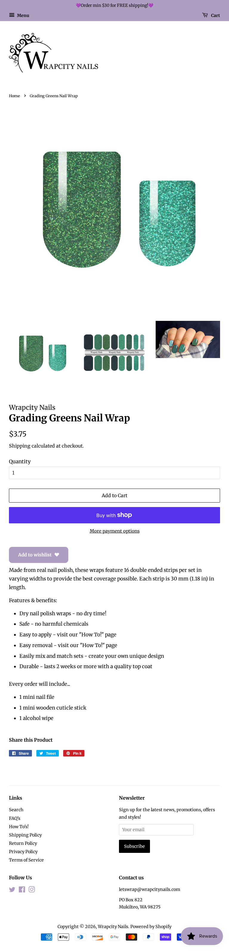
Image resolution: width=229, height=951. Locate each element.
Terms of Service (26, 860)
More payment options (115, 531)
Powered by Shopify (150, 926)
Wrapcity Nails (113, 926)
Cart (215, 15)
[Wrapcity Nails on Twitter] (12, 890)
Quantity (20, 461)
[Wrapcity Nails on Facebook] (21, 890)
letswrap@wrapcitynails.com (149, 889)
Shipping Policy (25, 835)
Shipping (19, 446)
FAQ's (14, 818)
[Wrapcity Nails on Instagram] (31, 890)
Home (14, 95)
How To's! (19, 826)
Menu (22, 15)
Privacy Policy (23, 851)
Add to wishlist (35, 555)
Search (16, 809)
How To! (91, 634)
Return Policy (23, 843)
